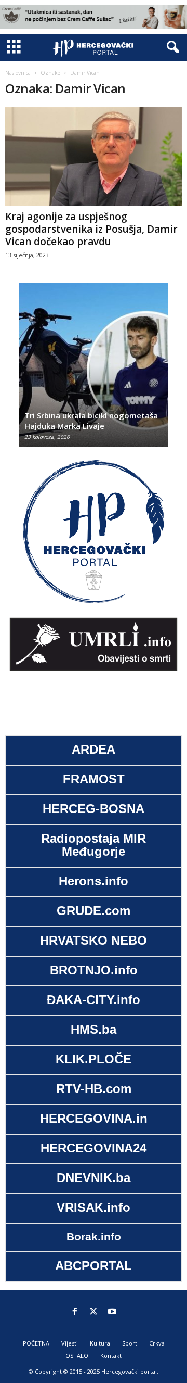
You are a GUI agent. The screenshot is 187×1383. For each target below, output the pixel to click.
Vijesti (69, 1343)
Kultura (100, 1343)
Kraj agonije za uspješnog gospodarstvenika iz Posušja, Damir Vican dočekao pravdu (91, 229)
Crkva (157, 1343)
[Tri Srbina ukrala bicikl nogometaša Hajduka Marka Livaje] (93, 370)
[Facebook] (74, 1312)
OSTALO (76, 1356)
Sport (129, 1343)
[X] (93, 1312)
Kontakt (111, 1356)
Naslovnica (18, 73)
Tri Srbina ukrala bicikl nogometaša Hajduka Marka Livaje (91, 420)
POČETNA (36, 1343)
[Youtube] (112, 1312)
